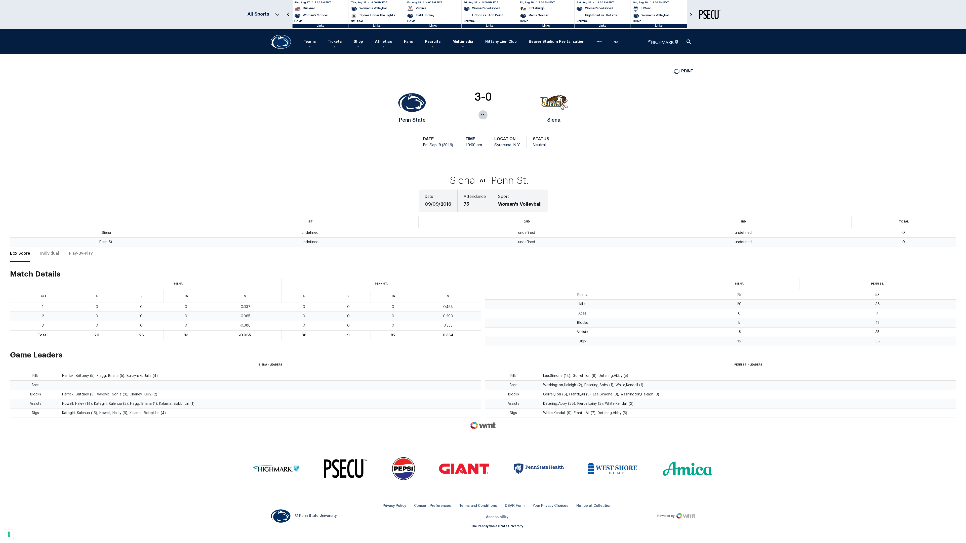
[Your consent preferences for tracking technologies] (9, 534)
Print (687, 71)
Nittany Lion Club (501, 41)
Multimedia (463, 41)
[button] (288, 14)
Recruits (432, 41)
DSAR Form (515, 506)
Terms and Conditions (478, 506)
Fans (408, 41)
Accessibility (497, 517)
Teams (310, 41)
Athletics (383, 41)
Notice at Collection (593, 506)
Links (320, 25)
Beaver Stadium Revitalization (556, 41)
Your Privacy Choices (550, 506)
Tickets (335, 41)
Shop (358, 41)
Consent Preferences (432, 506)
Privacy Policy (394, 506)
